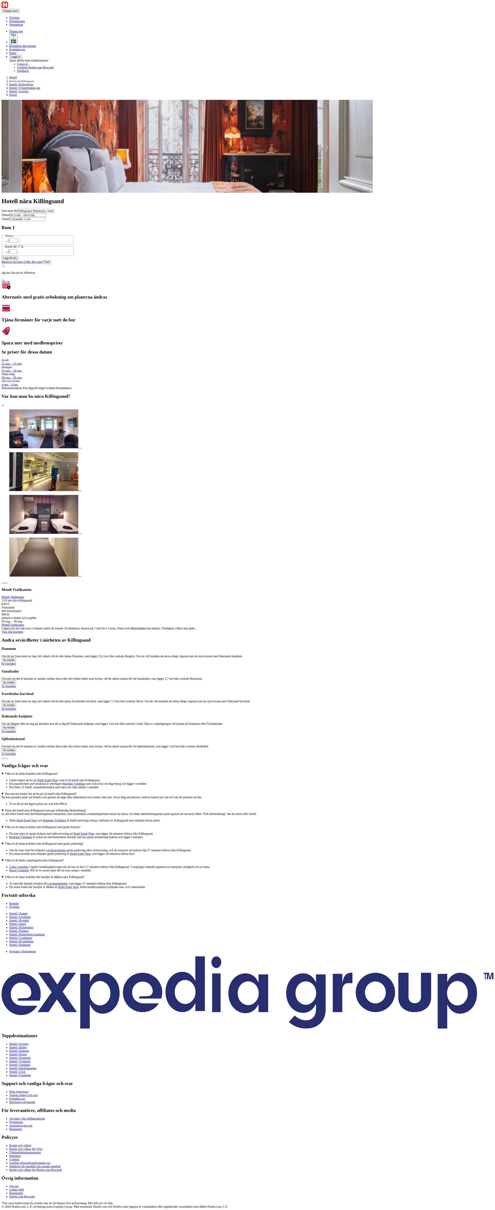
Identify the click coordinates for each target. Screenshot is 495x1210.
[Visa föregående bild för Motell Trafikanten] (3, 583)
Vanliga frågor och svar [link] (23, 1095)
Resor (12, 53)
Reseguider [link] (16, 1193)
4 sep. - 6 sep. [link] (10, 384)
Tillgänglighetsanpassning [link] (25, 1152)
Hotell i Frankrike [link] (20, 1075)
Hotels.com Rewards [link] (22, 1196)
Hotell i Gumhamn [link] (20, 938)
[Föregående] (3, 758)
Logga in (15, 56)
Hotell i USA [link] (17, 1071)
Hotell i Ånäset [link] (18, 913)
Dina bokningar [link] (18, 1091)
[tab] (14, 903)
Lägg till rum (10, 258)
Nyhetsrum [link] (16, 1122)
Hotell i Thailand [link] (19, 1064)
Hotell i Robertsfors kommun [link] (27, 934)
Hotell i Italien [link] (18, 1047)
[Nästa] (6, 758)
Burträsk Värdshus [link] (74, 783)
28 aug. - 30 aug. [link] (12, 377)
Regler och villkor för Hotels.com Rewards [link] (35, 1169)
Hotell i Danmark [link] (20, 1057)
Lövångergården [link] (56, 850)
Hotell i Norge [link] (18, 1054)
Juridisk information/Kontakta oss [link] (29, 1163)
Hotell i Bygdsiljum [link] (21, 941)
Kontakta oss (17, 49)
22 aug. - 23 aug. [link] (12, 363)
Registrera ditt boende (22, 46)
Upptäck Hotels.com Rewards (35, 67)
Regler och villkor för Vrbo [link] (26, 1149)
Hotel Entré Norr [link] (47, 780)
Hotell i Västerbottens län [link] (24, 88)
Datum (6, 214)
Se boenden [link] (9, 663)
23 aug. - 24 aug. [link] (12, 370)
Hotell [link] (13, 77)
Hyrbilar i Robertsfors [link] (22, 951)
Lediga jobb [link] (16, 1189)
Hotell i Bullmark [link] (20, 944)
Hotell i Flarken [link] (18, 931)
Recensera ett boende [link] (22, 1102)
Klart (47, 262)
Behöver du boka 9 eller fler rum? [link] (22, 262)
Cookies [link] (14, 1159)
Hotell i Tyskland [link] (19, 1061)
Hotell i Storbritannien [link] (22, 1068)
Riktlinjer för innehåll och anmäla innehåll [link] (35, 1166)
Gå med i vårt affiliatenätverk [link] (27, 1118)
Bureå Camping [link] (19, 870)
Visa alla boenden (12, 631)
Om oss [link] (14, 1186)
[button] (247, 895)
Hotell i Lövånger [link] (20, 917)
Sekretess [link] (15, 1156)
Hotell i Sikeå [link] (17, 924)
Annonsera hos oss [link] (20, 1125)
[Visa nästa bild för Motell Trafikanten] (6, 583)
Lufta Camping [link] (18, 867)
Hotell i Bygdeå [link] (19, 920)
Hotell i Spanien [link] (19, 1051)
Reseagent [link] (15, 1129)
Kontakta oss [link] (17, 1098)
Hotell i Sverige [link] (18, 91)
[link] (41, 18)
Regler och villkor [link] (20, 1145)
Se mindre (9, 660)
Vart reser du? (10, 210)
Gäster (5, 219)
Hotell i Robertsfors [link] (21, 84)
